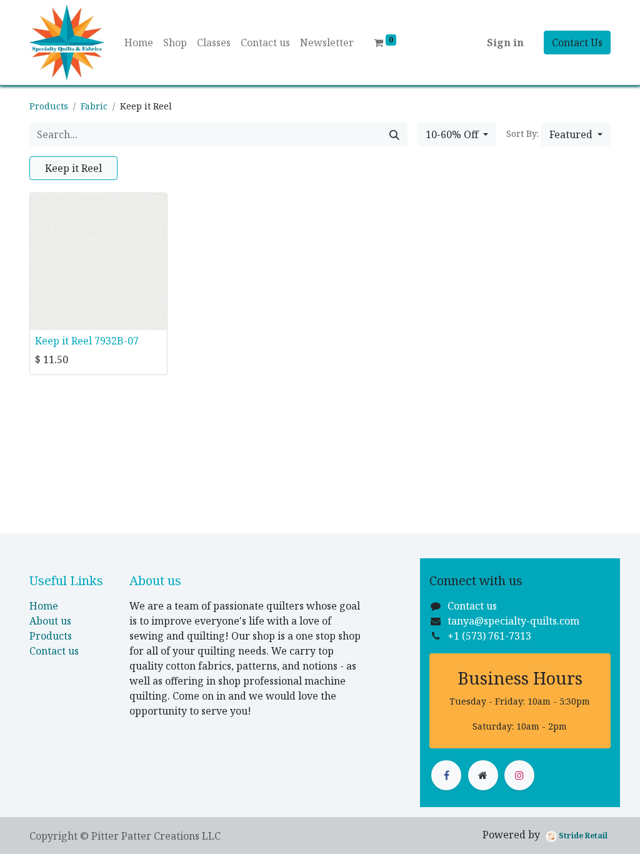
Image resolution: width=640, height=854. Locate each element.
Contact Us (577, 42)
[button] (576, 134)
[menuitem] (138, 42)
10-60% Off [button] (453, 134)
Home (43, 606)
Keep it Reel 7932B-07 (87, 341)
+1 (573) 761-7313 (489, 636)
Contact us (54, 651)
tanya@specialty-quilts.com (513, 621)
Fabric (94, 106)
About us (50, 621)
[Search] (394, 134)
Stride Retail (582, 835)
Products (48, 106)
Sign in (505, 42)
